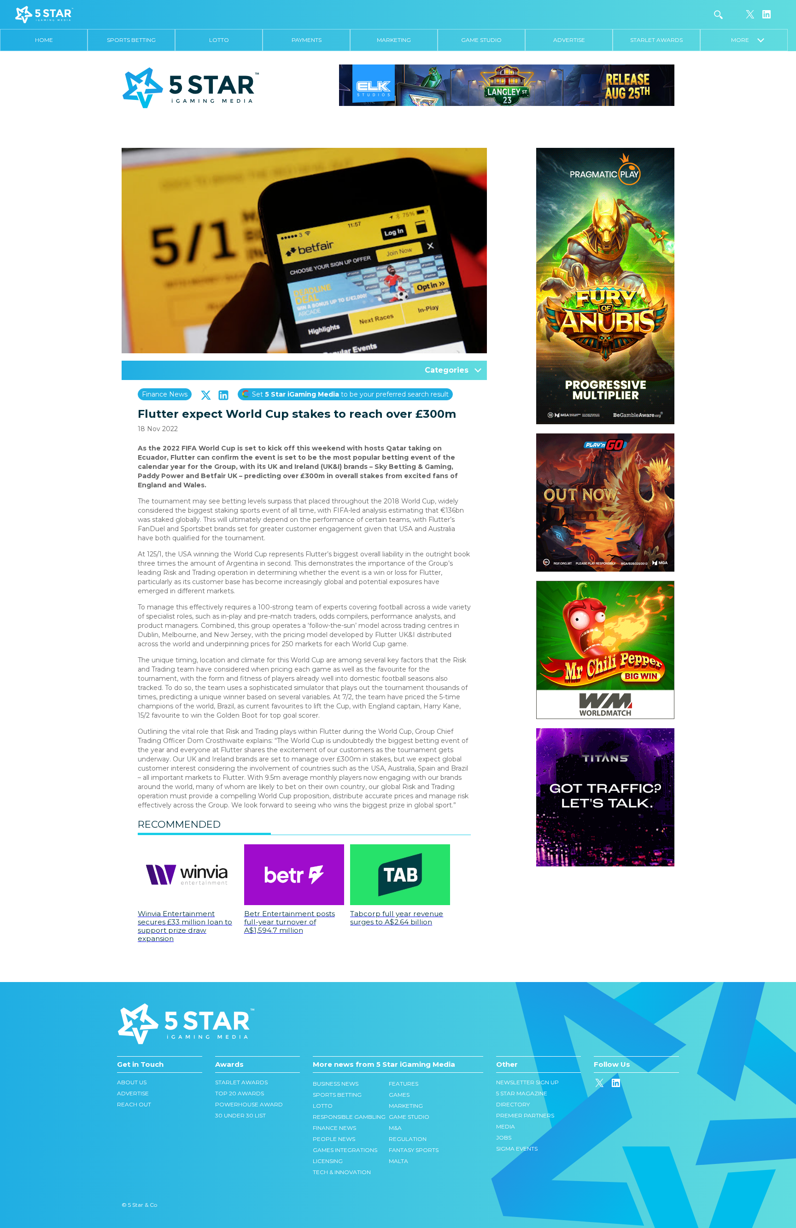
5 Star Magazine (521, 1093)
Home (44, 39)
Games (399, 1094)
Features (403, 1083)
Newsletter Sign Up (527, 1082)
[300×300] (605, 438)
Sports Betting (131, 39)
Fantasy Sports (414, 1149)
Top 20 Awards (239, 1093)
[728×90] (506, 85)
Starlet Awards (656, 39)
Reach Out (134, 1104)
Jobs (503, 1137)
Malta (398, 1161)
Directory (513, 1104)
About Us (131, 1082)
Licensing (328, 1161)
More (744, 39)
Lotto (219, 39)
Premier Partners (525, 1115)
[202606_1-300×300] (605, 585)
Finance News (164, 394)
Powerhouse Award (249, 1104)
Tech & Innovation (342, 1172)
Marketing (394, 39)
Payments (307, 39)
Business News (335, 1083)
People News (334, 1138)
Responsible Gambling (349, 1116)
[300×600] (605, 152)
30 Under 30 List (240, 1115)
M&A (395, 1127)
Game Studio (481, 39)
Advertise (569, 39)
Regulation (408, 1138)
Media (505, 1126)
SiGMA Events (517, 1148)
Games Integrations (345, 1149)
